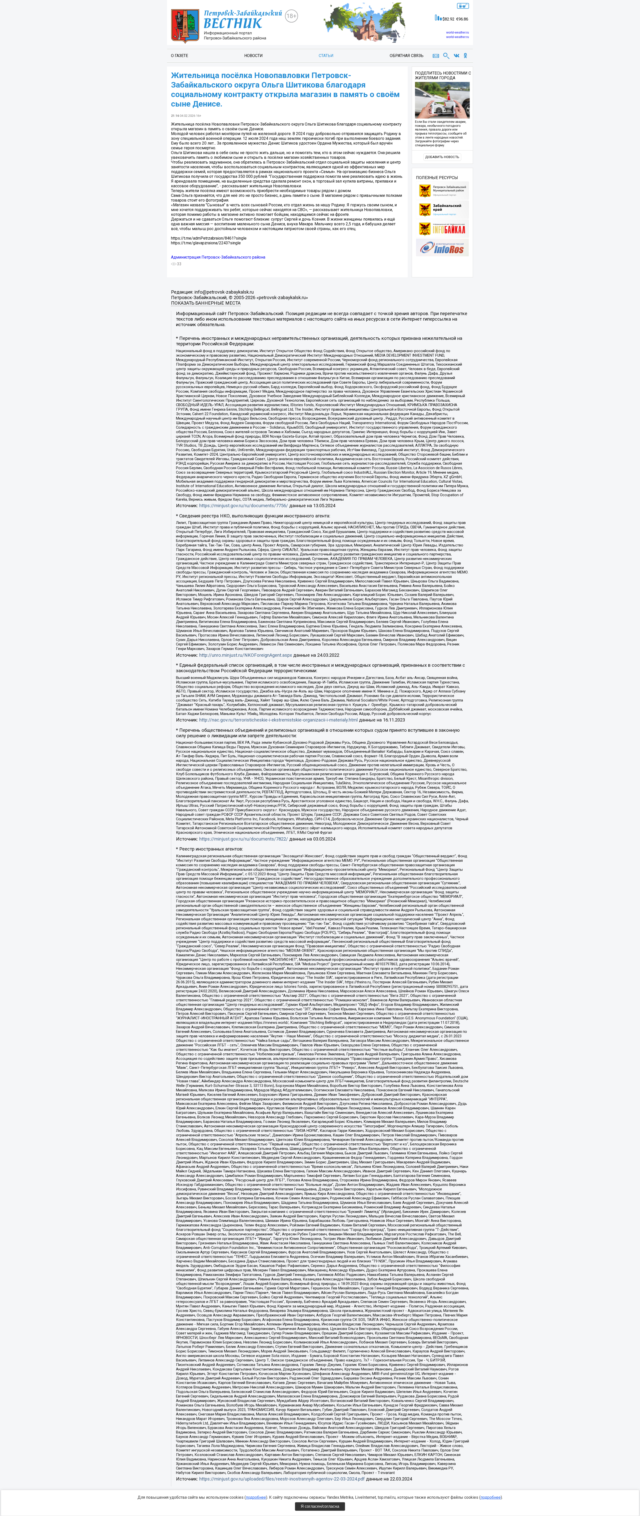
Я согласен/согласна (320, 1506)
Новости (253, 55)
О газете (179, 55)
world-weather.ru (457, 32)
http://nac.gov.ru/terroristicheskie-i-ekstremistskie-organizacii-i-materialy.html (278, 720)
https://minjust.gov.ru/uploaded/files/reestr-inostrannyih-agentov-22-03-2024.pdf (282, 1479)
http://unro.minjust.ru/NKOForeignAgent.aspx (245, 655)
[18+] (228, 26)
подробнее (256, 1497)
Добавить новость (442, 157)
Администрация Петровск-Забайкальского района (218, 257)
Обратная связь (407, 55)
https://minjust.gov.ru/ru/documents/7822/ (243, 839)
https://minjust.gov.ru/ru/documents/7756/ (243, 505)
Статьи (326, 55)
